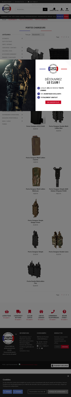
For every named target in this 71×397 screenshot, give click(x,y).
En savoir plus (53, 102)
